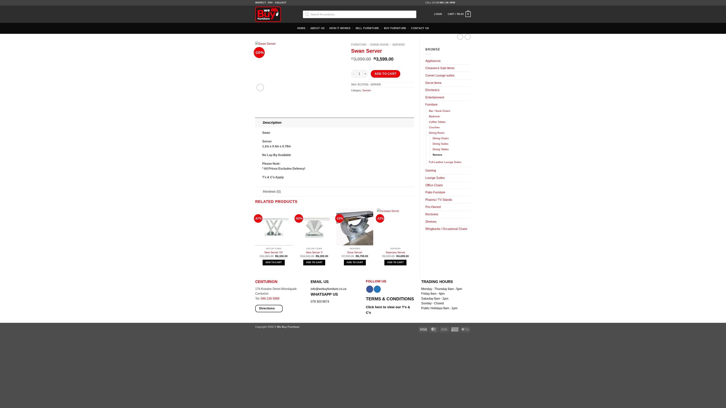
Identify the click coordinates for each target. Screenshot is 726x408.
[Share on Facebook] (354, 99)
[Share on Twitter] (361, 99)
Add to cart (386, 73)
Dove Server (354, 252)
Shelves (430, 221)
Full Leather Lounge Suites (445, 162)
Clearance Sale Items (439, 68)
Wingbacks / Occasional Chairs (446, 228)
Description (272, 122)
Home (301, 28)
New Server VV (273, 252)
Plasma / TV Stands (438, 199)
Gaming (430, 170)
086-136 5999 (270, 298)
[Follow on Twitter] (469, 3)
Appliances (433, 61)
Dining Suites (440, 143)
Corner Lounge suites (439, 75)
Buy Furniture (395, 28)
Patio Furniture (435, 192)
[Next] (414, 240)
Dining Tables (441, 149)
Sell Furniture (367, 28)
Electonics (432, 90)
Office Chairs (434, 185)
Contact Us (420, 28)
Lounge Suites (435, 177)
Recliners (431, 214)
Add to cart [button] (273, 262)
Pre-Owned (433, 207)
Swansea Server (395, 252)
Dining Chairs (441, 138)
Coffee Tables (437, 121)
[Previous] (255, 240)
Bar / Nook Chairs (439, 110)
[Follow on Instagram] (465, 3)
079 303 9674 (320, 301)
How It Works (339, 28)
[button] (438, 14)
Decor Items (433, 82)
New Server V (314, 252)
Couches (434, 127)
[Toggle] (468, 61)
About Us (317, 28)
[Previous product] (468, 37)
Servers (437, 154)
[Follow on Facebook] (462, 3)
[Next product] (460, 37)
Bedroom (434, 116)
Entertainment (434, 97)
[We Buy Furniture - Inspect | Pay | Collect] (271, 14)
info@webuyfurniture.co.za (328, 289)
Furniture (431, 104)
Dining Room (436, 132)
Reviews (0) (272, 191)
